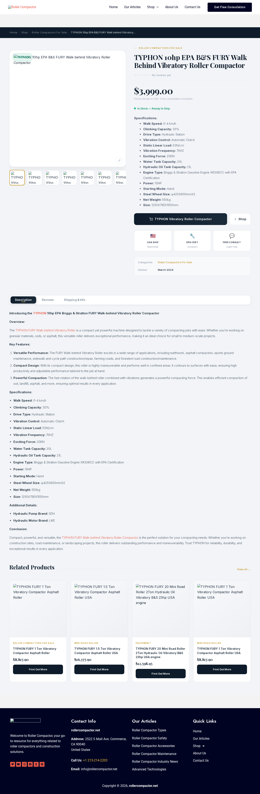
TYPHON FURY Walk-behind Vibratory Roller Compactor (100, 538)
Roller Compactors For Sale (49, 32)
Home (113, 7)
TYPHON (39, 313)
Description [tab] (23, 299)
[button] (157, 7)
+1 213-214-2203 (95, 760)
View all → (244, 569)
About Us (171, 7)
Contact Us (192, 7)
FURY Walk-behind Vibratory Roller (51, 330)
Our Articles (132, 7)
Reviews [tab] (48, 299)
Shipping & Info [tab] (75, 299)
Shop (24, 32)
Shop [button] (151, 7)
